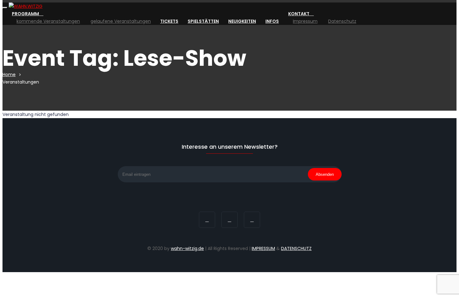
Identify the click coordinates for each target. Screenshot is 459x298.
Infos (272, 21)
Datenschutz (342, 21)
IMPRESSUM (263, 248)
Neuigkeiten (242, 21)
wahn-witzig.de (187, 248)
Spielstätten (203, 21)
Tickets (169, 21)
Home (9, 74)
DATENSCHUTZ (296, 248)
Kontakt (299, 14)
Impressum (305, 21)
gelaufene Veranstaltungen (121, 21)
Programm (26, 14)
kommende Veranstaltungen (48, 21)
